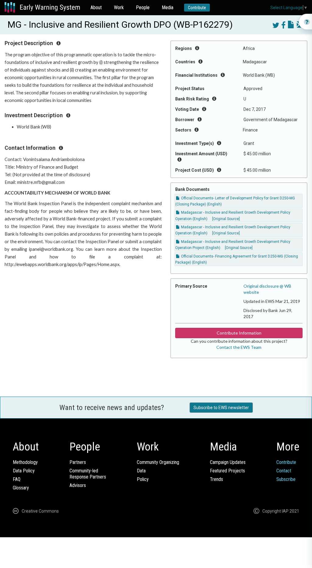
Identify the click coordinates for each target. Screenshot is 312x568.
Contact (283, 471)
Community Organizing (158, 462)
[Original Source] (226, 219)
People (143, 7)
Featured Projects (227, 471)
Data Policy (24, 471)
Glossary (21, 488)
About (96, 7)
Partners (77, 462)
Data (141, 471)
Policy (143, 479)
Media (167, 7)
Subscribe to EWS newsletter (221, 407)
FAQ (16, 479)
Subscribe (286, 479)
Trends (216, 479)
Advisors (77, 485)
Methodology (25, 462)
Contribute (197, 7)
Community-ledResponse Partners (87, 474)
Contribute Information (239, 332)
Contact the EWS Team (238, 347)
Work (119, 7)
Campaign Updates (228, 462)
